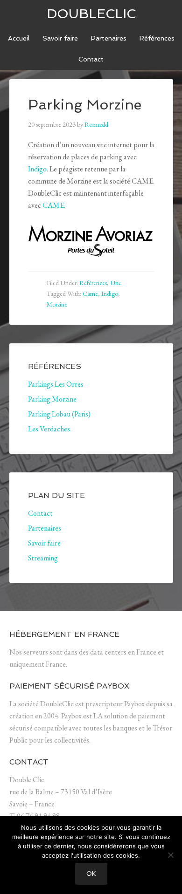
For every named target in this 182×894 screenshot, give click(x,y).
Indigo (37, 169)
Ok (91, 873)
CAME (53, 205)
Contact (40, 513)
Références (93, 283)
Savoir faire (44, 543)
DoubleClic (91, 13)
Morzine (57, 304)
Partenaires (44, 528)
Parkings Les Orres (56, 384)
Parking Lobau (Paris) (59, 414)
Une (115, 283)
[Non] (170, 855)
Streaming (43, 558)
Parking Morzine (52, 399)
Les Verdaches (49, 429)
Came (90, 293)
